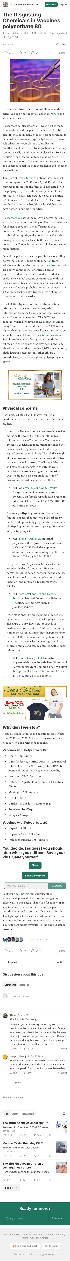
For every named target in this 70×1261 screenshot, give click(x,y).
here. (24, 118)
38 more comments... (14, 1097)
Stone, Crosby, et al (30, 658)
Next (59, 962)
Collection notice (39, 1237)
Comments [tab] (10, 984)
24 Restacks (42, 939)
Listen (63, 44)
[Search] (64, 1114)
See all (9, 1187)
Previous (12, 962)
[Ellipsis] (65, 1014)
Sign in (63, 4)
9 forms (29, 178)
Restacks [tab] (24, 984)
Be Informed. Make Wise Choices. (21, 1147)
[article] (35, 1129)
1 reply (17, 1082)
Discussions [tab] (27, 1113)
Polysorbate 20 (12, 218)
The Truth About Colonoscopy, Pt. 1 (26, 1123)
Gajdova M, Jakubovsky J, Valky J (38, 488)
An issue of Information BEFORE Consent (26, 1127)
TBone (13, 1015)
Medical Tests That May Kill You (24, 1143)
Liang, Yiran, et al (29, 539)
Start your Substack (26, 1245)
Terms (25, 1237)
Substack (19, 1254)
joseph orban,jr (18, 1056)
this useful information (46, 335)
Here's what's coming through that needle (26, 1171)
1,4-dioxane (52, 265)
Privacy (61, 1234)
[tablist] (17, 985)
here (56, 114)
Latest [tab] (15, 1113)
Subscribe (51, 4)
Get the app (51, 1245)
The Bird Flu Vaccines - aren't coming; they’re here (23, 1165)
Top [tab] (6, 1113)
